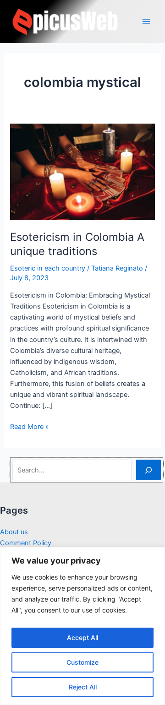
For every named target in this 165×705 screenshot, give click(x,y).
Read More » (29, 427)
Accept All (82, 637)
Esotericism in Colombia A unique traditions (77, 244)
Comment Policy (25, 543)
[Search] (148, 470)
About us (14, 532)
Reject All (83, 687)
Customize (82, 662)
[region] (82, 626)
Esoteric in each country (47, 268)
